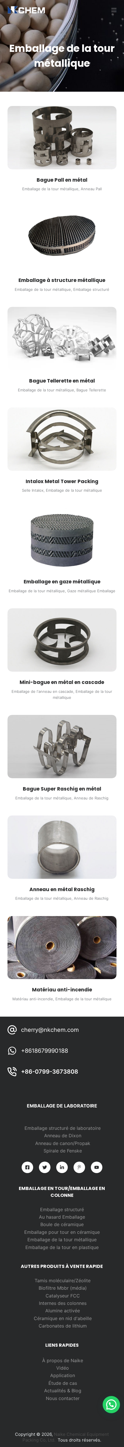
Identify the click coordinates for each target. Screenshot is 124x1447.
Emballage (73, 1217)
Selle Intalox (33, 490)
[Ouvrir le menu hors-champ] (114, 10)
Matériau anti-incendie (32, 999)
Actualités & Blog (62, 1390)
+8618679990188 (44, 1050)
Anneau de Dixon (62, 1135)
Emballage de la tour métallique (50, 189)
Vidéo (62, 1368)
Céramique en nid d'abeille (63, 1318)
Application (62, 1375)
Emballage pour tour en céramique (62, 1232)
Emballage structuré (91, 289)
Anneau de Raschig (91, 798)
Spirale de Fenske (63, 1151)
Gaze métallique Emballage (91, 591)
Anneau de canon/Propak (62, 1143)
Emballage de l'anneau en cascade (42, 691)
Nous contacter (63, 1398)
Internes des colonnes (63, 1303)
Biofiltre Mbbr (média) (63, 1288)
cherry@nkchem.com (50, 1029)
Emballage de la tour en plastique (62, 1247)
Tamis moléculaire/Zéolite (63, 1280)
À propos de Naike (62, 1360)
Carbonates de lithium (63, 1326)
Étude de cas (62, 1383)
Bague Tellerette (91, 390)
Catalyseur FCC (63, 1296)
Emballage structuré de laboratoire (63, 1128)
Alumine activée (62, 1310)
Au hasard (50, 1217)
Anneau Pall (91, 189)
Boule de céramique (62, 1224)
